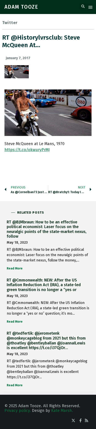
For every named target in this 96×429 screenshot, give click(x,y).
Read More (15, 268)
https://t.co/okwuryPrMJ (27, 149)
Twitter (9, 22)
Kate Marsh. (62, 410)
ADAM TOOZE (21, 7)
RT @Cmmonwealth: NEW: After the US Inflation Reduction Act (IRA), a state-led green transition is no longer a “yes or (44, 285)
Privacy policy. (17, 410)
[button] (83, 6)
